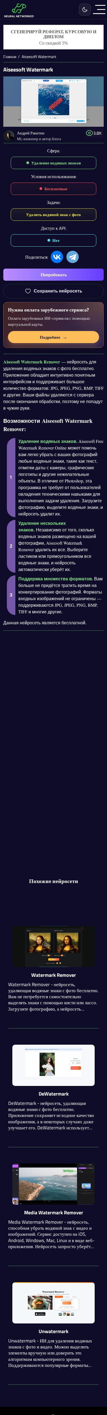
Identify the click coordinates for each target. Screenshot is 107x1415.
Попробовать (54, 274)
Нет (56, 240)
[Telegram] (72, 257)
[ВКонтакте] (57, 257)
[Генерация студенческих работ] (54, 37)
